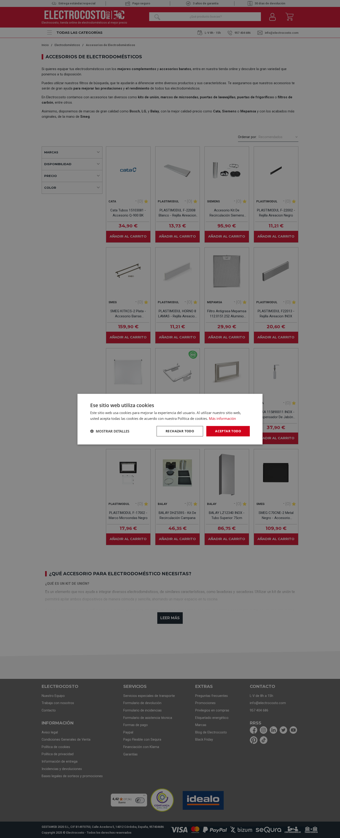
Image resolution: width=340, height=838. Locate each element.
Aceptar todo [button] (228, 431)
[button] (109, 431)
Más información (222, 418)
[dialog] (170, 419)
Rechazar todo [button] (180, 431)
